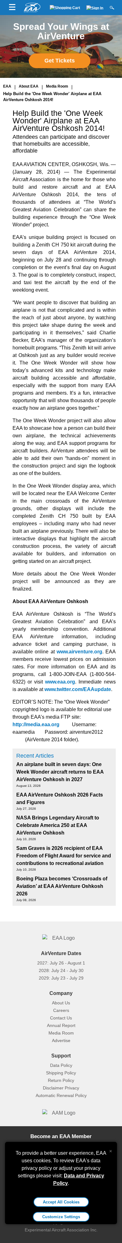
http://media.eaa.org (36, 724)
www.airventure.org (79, 651)
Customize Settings (61, 1216)
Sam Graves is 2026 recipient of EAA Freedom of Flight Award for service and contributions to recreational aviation (63, 856)
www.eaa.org (60, 681)
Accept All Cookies (61, 1202)
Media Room (57, 86)
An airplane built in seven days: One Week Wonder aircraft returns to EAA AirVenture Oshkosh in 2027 (60, 772)
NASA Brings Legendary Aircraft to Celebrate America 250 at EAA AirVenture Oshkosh (57, 825)
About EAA (28, 86)
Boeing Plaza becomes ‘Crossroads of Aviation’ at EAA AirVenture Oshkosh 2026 (61, 886)
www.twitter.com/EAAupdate (77, 689)
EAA (7, 86)
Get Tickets (59, 60)
